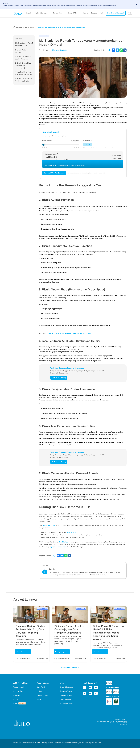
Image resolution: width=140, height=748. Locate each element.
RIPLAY (39, 699)
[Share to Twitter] (117, 50)
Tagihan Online (42, 695)
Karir (101, 13)
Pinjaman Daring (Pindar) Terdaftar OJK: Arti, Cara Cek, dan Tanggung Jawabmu (30, 631)
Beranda (28, 13)
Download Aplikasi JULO (115, 13)
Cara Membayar (65, 699)
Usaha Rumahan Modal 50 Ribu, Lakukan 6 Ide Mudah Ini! (69, 333)
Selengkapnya (21, 652)
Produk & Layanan (41, 13)
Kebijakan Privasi (66, 691)
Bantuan (94, 13)
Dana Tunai (41, 687)
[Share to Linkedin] (125, 50)
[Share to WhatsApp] (121, 50)
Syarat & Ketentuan (67, 687)
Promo (85, 13)
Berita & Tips (72, 13)
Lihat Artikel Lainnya (69, 667)
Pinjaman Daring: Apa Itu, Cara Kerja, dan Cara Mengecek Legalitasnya (69, 629)
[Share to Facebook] (113, 50)
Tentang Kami (57, 13)
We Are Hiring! (22, 703)
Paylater (40, 691)
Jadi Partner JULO (66, 703)
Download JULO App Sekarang (54, 173)
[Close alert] (136, 4)
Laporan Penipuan (66, 695)
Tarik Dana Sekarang (59, 378)
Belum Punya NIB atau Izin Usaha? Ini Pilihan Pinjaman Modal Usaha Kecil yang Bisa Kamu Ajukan (108, 632)
